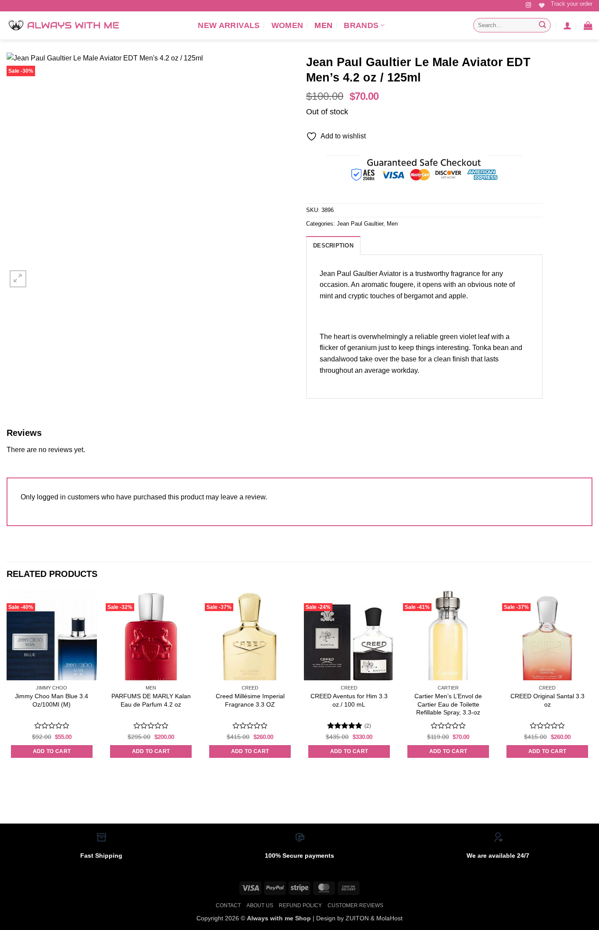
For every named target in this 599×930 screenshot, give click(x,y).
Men (323, 25)
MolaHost (389, 918)
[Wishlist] (542, 5)
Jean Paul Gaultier (360, 223)
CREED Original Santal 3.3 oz (547, 700)
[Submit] (542, 25)
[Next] (592, 682)
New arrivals (229, 25)
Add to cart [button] (52, 751)
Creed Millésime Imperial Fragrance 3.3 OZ (250, 700)
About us (259, 905)
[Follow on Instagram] (528, 5)
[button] (567, 25)
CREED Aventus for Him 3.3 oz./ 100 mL (349, 700)
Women (287, 25)
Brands (361, 25)
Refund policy (300, 905)
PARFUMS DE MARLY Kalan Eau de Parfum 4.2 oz (151, 700)
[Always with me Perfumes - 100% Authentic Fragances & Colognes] (64, 25)
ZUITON (357, 918)
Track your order (571, 3)
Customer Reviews (355, 905)
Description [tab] (333, 245)
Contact (228, 905)
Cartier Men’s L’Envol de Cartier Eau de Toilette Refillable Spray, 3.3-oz (448, 704)
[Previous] (7, 682)
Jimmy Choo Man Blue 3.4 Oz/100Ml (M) (51, 700)
